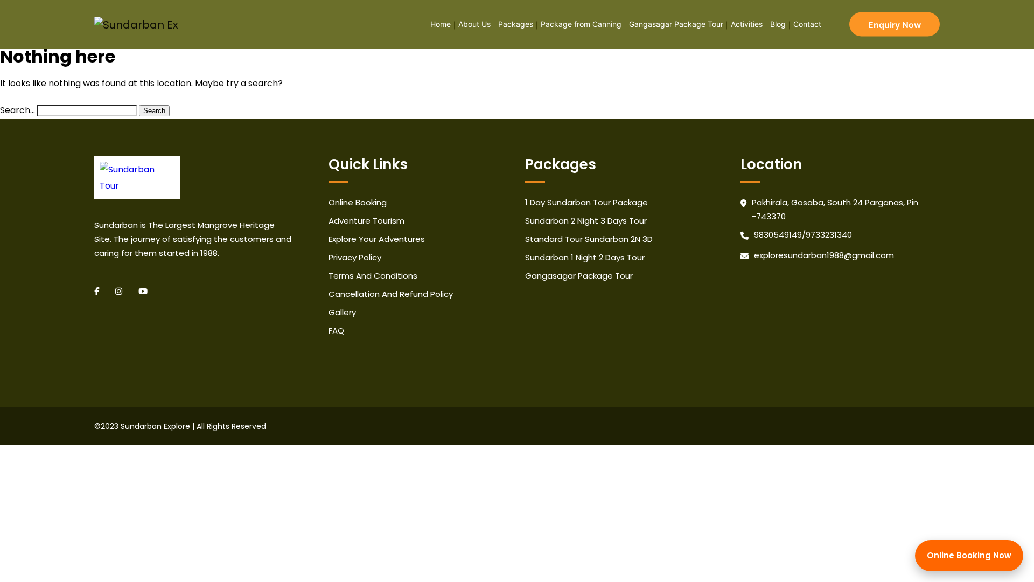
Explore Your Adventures (377, 239)
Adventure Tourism (366, 220)
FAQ (336, 330)
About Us (474, 24)
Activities (747, 24)
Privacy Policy (355, 257)
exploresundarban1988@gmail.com (824, 255)
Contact (807, 24)
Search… (17, 110)
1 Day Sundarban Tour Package (586, 202)
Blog (778, 24)
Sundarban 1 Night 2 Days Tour (585, 257)
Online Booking (358, 202)
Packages (515, 24)
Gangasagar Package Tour (676, 24)
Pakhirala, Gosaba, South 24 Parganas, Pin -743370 (835, 209)
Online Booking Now (969, 555)
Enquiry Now (894, 24)
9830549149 (778, 234)
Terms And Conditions (373, 275)
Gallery (342, 312)
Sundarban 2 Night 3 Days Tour (586, 220)
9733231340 (829, 234)
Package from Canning (581, 24)
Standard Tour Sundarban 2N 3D (589, 239)
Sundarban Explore (155, 426)
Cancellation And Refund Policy (391, 294)
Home (440, 24)
